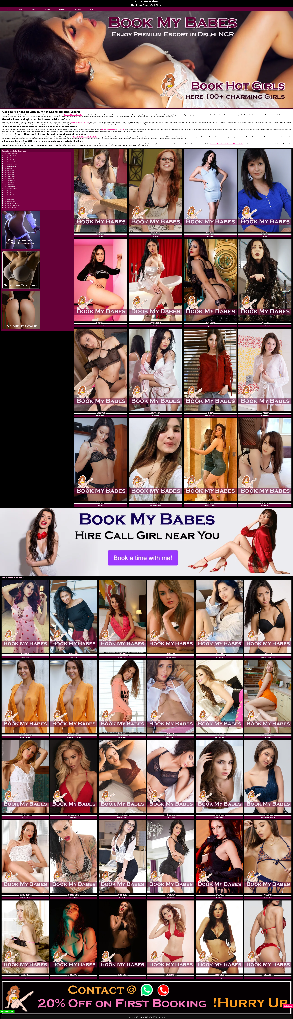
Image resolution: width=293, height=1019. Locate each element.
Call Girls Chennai (10, 176)
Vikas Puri (155, 326)
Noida (33, 9)
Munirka (101, 505)
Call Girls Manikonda (11, 164)
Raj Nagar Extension (74, 737)
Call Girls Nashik (9, 170)
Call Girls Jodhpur (10, 201)
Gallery (92, 9)
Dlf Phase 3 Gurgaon (268, 657)
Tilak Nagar (219, 978)
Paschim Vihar (210, 415)
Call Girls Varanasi (10, 180)
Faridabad (78, 9)
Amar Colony (170, 737)
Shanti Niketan (171, 817)
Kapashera (210, 326)
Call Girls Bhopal (9, 172)
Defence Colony (155, 505)
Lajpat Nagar (264, 415)
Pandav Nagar (25, 737)
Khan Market (219, 737)
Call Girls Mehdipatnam (12, 156)
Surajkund (170, 978)
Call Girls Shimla (9, 178)
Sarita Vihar (74, 978)
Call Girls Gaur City (10, 207)
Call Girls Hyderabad (11, 153)
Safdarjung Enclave (25, 978)
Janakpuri (155, 415)
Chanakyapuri (122, 737)
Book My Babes (147, 1017)
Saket (101, 236)
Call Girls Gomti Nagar (11, 189)
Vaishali (155, 236)
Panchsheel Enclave (268, 817)
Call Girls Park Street (11, 195)
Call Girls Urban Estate (11, 162)
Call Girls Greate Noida (11, 203)
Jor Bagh (122, 898)
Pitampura (25, 657)
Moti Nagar (219, 898)
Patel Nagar (74, 657)
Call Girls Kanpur (10, 174)
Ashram (268, 737)
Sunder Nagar (73, 898)
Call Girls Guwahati (10, 166)
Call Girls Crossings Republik (13, 205)
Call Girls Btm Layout (11, 191)
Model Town (122, 657)
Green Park (74, 817)
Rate (137, 1016)
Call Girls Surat (9, 184)
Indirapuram (210, 236)
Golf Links (25, 817)
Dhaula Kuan (268, 898)
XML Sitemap (154, 1016)
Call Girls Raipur (9, 199)
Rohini (265, 236)
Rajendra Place (122, 817)
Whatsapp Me (7, 1011)
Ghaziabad (62, 9)
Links (141, 1016)
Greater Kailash (265, 326)
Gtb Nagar (219, 657)
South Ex (122, 978)
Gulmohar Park (219, 817)
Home (8, 9)
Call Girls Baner (9, 193)
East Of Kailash (210, 505)
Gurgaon (47, 9)
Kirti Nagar (171, 898)
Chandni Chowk (170, 657)
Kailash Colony (25, 898)
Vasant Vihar (268, 978)
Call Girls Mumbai (10, 186)
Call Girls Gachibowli (11, 160)
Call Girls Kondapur (10, 158)
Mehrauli (101, 326)
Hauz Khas (265, 505)
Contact (146, 1016)
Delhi (20, 9)
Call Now (155, 5)
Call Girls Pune (9, 168)
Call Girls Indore (9, 182)
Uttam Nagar (100, 415)
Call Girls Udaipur (10, 197)
